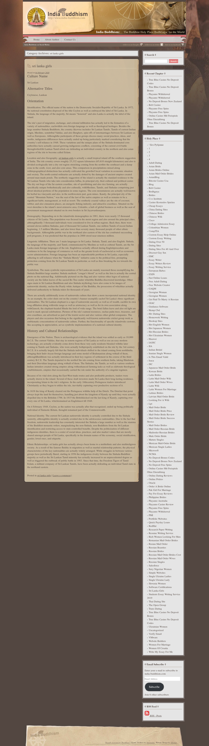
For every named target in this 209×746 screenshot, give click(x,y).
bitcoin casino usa (158, 180)
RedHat (152, 525)
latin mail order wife (160, 378)
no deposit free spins (160, 464)
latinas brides (156, 392)
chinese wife (155, 216)
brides (152, 195)
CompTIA (154, 231)
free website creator (159, 285)
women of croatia (158, 648)
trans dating (155, 608)
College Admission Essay (162, 223)
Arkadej (174, 742)
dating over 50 (156, 241)
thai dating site (157, 601)
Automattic (150, 742)
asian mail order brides (161, 173)
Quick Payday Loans (159, 522)
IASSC (152, 342)
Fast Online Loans (158, 277)
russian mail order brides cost (165, 554)
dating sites (155, 245)
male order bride (158, 436)
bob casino (155, 104)
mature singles (156, 439)
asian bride (155, 166)
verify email (155, 633)
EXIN (152, 274)
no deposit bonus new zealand (165, 101)
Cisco (151, 220)
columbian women (159, 227)
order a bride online (160, 486)
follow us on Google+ (131, 44)
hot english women (159, 324)
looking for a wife (159, 400)
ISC (151, 364)
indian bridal (155, 349)
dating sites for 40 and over (164, 249)
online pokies (156, 479)
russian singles (157, 561)
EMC (151, 256)
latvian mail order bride (161, 396)
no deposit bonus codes (162, 457)
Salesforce (154, 565)
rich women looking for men (165, 536)
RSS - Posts (155, 715)
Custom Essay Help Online (162, 234)
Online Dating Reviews (160, 475)
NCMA (152, 454)
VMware (153, 637)
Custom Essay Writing (160, 238)
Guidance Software (158, 306)
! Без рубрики (156, 144)
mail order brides (158, 425)
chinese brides (156, 213)
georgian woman (158, 292)
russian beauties (157, 547)
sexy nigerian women (160, 569)
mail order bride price (160, 410)
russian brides (156, 551)
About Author (52, 39)
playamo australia (158, 500)
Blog (151, 184)
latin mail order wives (161, 382)
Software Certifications (160, 587)
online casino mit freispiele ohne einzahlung (162, 117)
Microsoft (154, 450)
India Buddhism (107, 32)
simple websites (157, 572)
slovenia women (157, 583)
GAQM (152, 288)
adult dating (155, 162)
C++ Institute (155, 198)
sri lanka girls (42, 66)
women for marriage (159, 644)
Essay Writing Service (160, 267)
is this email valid (158, 356)
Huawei (153, 338)
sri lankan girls (66, 158)
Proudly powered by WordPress (117, 742)
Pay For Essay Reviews (160, 493)
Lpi (150, 403)
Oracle (152, 482)
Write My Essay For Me (161, 651)
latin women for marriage (162, 389)
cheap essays (156, 205)
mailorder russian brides (162, 432)
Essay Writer (155, 259)
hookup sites (155, 320)
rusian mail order (158, 543)
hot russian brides (158, 331)
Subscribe (154, 687)
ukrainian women (158, 626)
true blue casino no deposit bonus (163, 88)
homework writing (158, 317)
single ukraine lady (159, 579)
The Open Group (157, 605)
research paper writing (161, 529)
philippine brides (157, 497)
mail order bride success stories (161, 419)
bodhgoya (154, 191)
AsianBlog (154, 177)
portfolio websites (158, 518)
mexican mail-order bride (162, 443)
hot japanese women (160, 328)
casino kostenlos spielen (162, 202)
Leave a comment (62, 475)
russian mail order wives (162, 558)
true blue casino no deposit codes (163, 81)
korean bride (155, 371)
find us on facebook (172, 44)
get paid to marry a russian (164, 299)
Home (36, 39)
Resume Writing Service (161, 533)
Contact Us (70, 39)
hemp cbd (154, 310)
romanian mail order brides (163, 540)
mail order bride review (161, 414)
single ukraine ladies (160, 576)
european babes (157, 270)
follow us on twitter (152, 44)
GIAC (152, 303)
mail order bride (157, 407)
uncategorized (156, 630)
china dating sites (158, 209)
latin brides (155, 374)
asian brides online (159, 169)
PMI (151, 515)
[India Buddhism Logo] (56, 9)
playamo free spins (159, 108)
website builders (157, 641)
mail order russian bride (162, 428)
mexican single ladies (160, 446)
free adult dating (158, 281)
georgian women (158, 295)
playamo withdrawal (159, 94)
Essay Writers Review (160, 263)
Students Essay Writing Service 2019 (163, 596)
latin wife (154, 385)
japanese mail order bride (162, 367)
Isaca (151, 360)
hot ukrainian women (160, 335)
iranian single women (160, 353)
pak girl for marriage (160, 490)
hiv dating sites (157, 313)
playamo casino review (161, 504)
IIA (150, 346)
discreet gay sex (157, 252)
